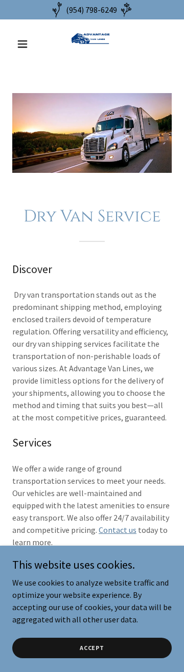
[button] (24, 44)
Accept (92, 648)
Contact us (117, 530)
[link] (92, 44)
